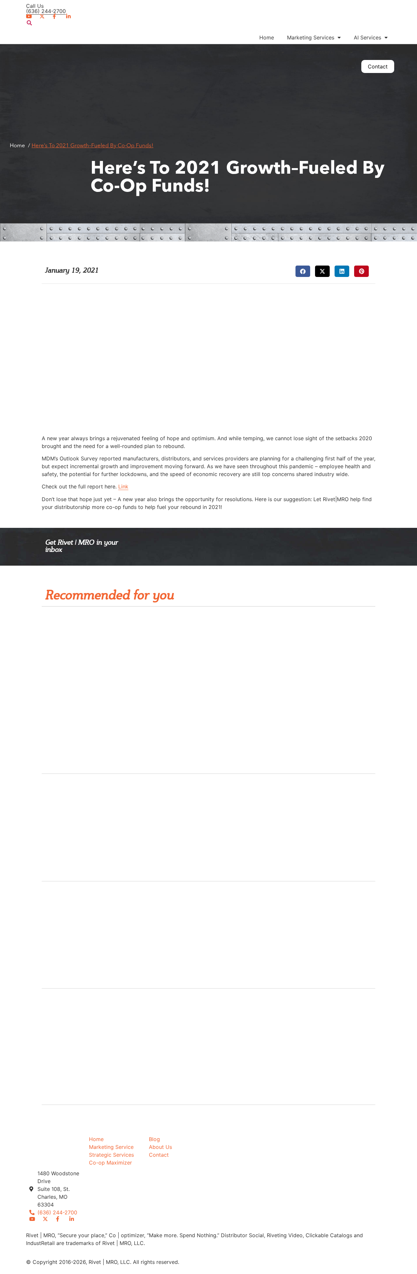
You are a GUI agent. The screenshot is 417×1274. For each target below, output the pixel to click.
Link (123, 486)
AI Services (367, 37)
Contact (378, 66)
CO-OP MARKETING (322, 52)
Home (266, 37)
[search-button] (29, 23)
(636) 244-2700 (46, 11)
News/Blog (335, 67)
